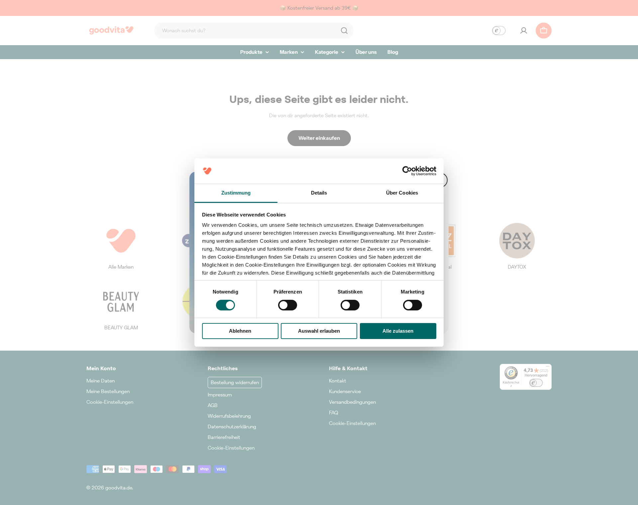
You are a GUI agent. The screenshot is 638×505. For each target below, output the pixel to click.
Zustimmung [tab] (236, 193)
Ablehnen (240, 331)
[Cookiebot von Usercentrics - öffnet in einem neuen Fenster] (407, 171)
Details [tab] (319, 193)
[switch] (287, 305)
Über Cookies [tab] (402, 193)
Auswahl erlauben (319, 331)
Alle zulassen (397, 331)
